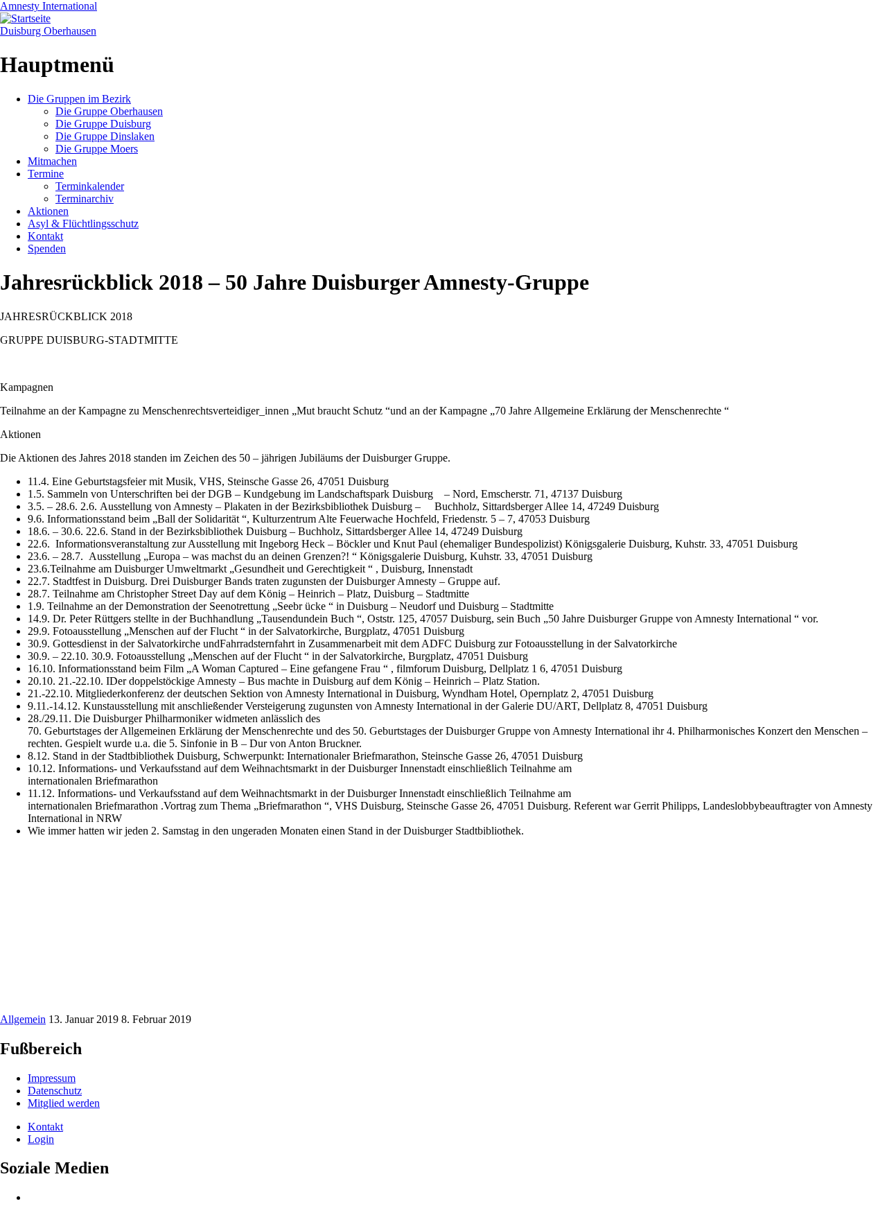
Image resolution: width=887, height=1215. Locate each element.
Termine (46, 174)
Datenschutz (55, 1090)
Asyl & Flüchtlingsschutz (83, 223)
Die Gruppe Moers (96, 149)
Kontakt (45, 236)
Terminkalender (89, 186)
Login (41, 1139)
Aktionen (48, 211)
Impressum (52, 1078)
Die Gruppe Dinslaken (105, 136)
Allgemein (23, 1019)
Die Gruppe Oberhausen (109, 111)
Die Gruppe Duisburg (103, 124)
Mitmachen (52, 161)
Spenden (47, 248)
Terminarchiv (84, 198)
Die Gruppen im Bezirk (79, 99)
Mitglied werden (64, 1103)
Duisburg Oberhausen (48, 31)
